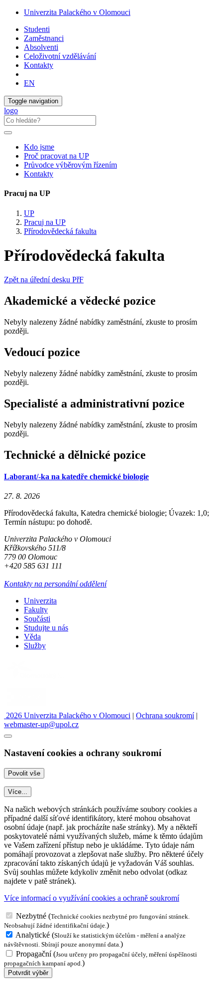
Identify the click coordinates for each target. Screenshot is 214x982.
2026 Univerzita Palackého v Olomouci (67, 715)
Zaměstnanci (44, 38)
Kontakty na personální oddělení (55, 584)
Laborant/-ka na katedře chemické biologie (76, 476)
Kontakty (38, 65)
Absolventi (41, 47)
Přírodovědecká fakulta (60, 231)
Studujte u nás (46, 627)
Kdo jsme (39, 147)
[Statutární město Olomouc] (26, 706)
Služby (35, 645)
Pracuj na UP (45, 222)
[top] (8, 736)
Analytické (32, 935)
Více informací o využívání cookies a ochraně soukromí (91, 898)
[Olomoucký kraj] (38, 680)
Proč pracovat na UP (56, 156)
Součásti (37, 618)
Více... (17, 791)
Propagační (33, 954)
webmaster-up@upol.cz (41, 724)
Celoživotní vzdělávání (60, 56)
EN (29, 83)
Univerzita (40, 600)
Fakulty (36, 609)
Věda (32, 636)
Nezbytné (31, 916)
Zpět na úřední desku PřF (44, 279)
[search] (8, 132)
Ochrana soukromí (165, 715)
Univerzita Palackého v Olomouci (77, 12)
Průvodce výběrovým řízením (70, 165)
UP (29, 213)
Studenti (37, 29)
